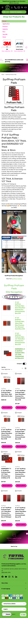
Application (6, 24)
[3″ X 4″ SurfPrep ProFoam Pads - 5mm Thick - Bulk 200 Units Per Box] (7, 380)
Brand (4, 21)
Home (3, 74)
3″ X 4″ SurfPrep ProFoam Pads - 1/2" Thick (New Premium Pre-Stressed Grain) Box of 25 (20, 434)
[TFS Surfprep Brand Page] (14, 297)
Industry (5, 29)
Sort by (4, 367)
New (4, 31)
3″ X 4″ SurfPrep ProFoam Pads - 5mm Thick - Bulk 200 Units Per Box (6, 393)
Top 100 (5, 34)
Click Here (16, 3)
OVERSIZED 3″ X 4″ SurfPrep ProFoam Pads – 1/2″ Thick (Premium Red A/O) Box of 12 (6, 473)
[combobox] (14, 12)
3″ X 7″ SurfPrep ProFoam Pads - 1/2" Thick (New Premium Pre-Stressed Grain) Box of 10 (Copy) (6, 512)
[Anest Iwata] (19, 43)
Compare (19, 363)
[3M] (7, 43)
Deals (4, 37)
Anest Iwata (19, 49)
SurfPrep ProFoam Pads (11, 74)
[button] (22, 7)
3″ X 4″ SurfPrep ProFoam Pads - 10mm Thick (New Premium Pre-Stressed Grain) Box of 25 (6, 434)
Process (5, 26)
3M (7, 49)
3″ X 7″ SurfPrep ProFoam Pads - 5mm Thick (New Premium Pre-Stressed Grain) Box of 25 (20, 395)
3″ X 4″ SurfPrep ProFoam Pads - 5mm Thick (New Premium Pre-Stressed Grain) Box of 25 (20, 473)
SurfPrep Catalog (17, 278)
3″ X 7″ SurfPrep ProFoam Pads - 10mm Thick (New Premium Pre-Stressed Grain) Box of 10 (20, 512)
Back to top (14, 546)
